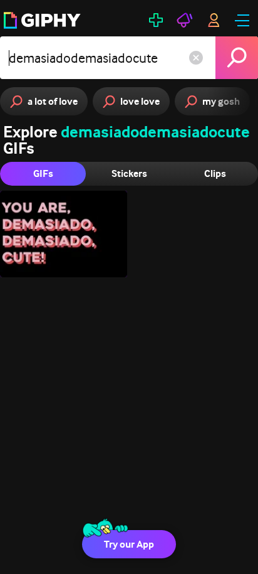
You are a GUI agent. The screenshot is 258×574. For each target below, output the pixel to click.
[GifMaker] (156, 20)
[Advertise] (185, 20)
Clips (215, 173)
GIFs (43, 173)
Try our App (129, 544)
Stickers (129, 173)
